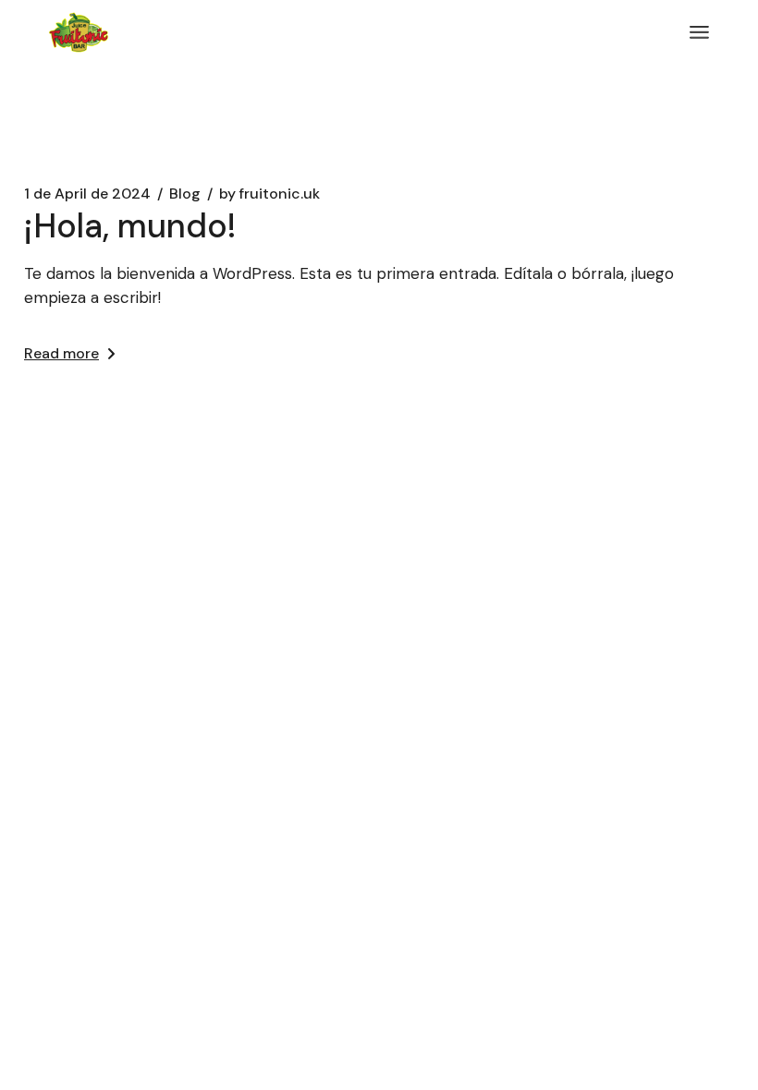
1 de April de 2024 (87, 194)
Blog (185, 194)
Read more (61, 353)
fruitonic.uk (269, 194)
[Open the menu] (699, 32)
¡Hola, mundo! (130, 226)
